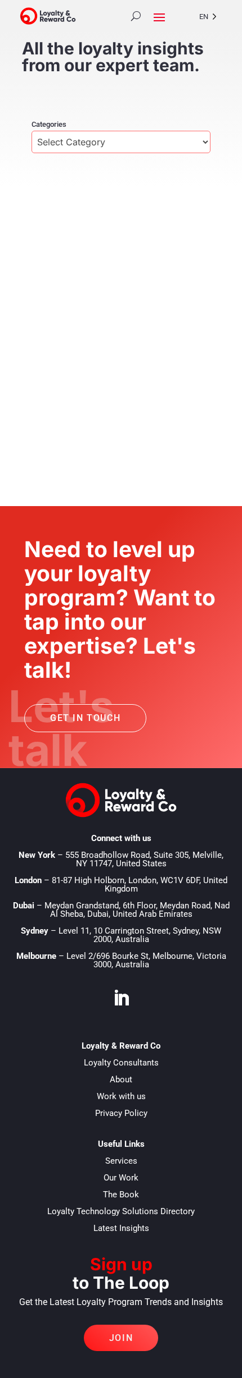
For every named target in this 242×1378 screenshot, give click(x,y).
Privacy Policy (121, 1113)
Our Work (121, 1178)
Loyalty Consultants (121, 1063)
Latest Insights (121, 1228)
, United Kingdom (139, 884)
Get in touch (85, 718)
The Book (121, 1194)
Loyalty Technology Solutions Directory (121, 1211)
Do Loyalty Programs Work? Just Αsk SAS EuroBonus (112, 356)
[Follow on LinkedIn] (121, 998)
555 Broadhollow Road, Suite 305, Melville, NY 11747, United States (144, 859)
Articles (107, 379)
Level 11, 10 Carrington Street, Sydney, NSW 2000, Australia (140, 935)
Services (121, 1161)
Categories (49, 124)
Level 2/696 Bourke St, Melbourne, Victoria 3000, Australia (146, 960)
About (121, 1079)
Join (121, 1338)
